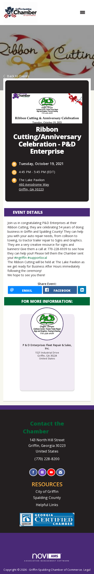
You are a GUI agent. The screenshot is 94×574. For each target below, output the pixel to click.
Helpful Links (47, 504)
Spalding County (47, 497)
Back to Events (18, 76)
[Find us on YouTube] (51, 472)
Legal (87, 570)
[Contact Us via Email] (60, 472)
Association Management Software (47, 561)
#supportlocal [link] (37, 258)
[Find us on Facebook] (33, 472)
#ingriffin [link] (20, 258)
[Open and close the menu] (63, 12)
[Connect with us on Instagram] (42, 472)
